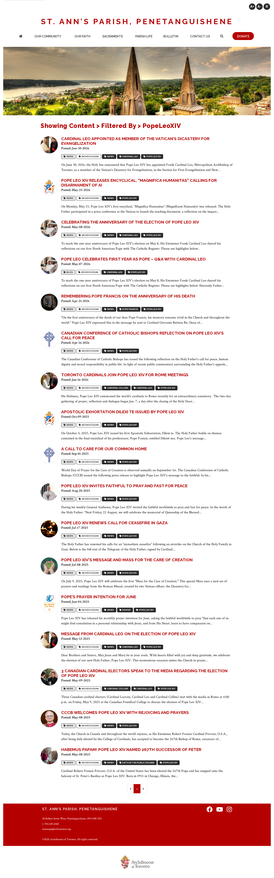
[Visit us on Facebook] (210, 810)
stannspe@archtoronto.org (56, 829)
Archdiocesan (90, 156)
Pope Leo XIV (153, 156)
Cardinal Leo (129, 156)
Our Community (47, 36)
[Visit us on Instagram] (229, 810)
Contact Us (200, 36)
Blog (69, 272)
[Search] (221, 36)
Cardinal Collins (117, 388)
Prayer (126, 610)
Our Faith (82, 36)
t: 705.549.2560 (50, 824)
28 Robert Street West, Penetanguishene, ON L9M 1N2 (72, 818)
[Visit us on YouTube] (219, 810)
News (69, 156)
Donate (243, 36)
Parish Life (143, 36)
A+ (252, 6)
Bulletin (170, 36)
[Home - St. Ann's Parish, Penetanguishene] (20, 36)
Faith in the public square (137, 762)
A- (259, 6)
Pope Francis (129, 309)
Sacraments (112, 36)
